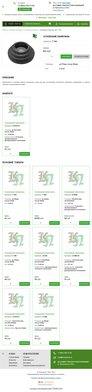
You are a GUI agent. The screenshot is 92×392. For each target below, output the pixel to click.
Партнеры (13, 363)
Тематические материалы (34, 365)
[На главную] (3, 6)
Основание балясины (15, 123)
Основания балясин (31, 30)
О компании (14, 357)
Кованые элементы (16, 30)
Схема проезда (58, 10)
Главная (5, 30)
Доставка (27, 363)
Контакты (13, 365)
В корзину (66, 56)
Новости (12, 360)
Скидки (26, 357)
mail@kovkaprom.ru (65, 357)
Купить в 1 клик (81, 56)
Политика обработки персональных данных (46, 378)
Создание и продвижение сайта (41, 389)
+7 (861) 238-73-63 (26, 5)
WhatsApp (26, 9)
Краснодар (66, 3)
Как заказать (28, 360)
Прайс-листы (14, 24)
